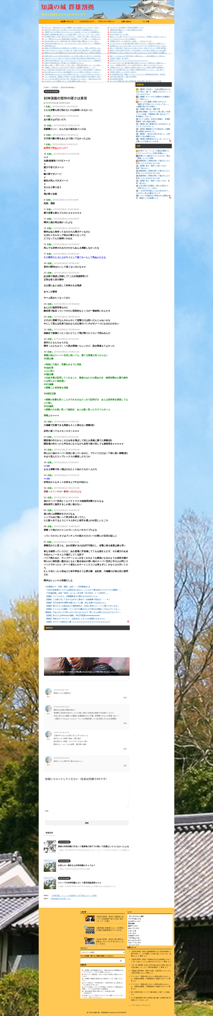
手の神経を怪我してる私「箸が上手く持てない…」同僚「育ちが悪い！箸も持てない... (72, 36)
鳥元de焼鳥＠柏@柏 (116, 79)
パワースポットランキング (140, 1005)
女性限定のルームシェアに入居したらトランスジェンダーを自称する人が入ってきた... (138, 46)
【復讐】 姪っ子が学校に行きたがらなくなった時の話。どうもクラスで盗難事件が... (72, 32)
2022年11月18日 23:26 (61, 732)
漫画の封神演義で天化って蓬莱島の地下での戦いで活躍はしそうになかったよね (93, 846)
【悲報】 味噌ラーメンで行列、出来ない (123, 72)
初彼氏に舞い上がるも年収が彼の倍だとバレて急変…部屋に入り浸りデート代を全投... (72, 56)
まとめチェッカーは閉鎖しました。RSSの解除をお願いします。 (65, 81)
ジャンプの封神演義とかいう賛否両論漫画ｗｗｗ (79, 882)
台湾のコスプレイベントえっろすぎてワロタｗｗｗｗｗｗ (129, 60)
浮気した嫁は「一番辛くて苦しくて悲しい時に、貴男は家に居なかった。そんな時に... (73, 65)
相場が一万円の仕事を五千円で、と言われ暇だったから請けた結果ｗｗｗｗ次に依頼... (138, 50)
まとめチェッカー (134, 921)
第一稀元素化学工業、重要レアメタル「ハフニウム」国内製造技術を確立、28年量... (138, 74)
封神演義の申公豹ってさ (61, 898)
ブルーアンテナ (133, 945)
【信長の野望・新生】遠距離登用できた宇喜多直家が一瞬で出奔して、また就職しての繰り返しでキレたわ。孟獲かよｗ (151, 953)
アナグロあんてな (134, 919)
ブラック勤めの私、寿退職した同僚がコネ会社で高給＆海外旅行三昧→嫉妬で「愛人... (72, 76)
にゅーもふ (132, 933)
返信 (125, 697)
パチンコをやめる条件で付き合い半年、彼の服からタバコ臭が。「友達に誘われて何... (73, 79)
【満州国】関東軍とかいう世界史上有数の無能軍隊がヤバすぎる (110, 929)
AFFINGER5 (121, 1012)
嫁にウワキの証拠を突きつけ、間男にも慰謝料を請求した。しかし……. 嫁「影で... (137, 70)
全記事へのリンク (67, 21)
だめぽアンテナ (133, 935)
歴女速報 (131, 923)
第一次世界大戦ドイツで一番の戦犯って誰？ (147, 992)
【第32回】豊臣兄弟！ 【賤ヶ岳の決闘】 (123, 76)
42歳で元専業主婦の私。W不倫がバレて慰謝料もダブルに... (64, 63)
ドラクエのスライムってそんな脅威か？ (123, 39)
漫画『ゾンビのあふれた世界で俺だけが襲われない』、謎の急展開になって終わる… (138, 56)
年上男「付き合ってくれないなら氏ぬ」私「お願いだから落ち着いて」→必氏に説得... (72, 50)
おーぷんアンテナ (134, 940)
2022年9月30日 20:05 (61, 707)
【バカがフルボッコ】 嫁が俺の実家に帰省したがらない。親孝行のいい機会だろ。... (138, 43)
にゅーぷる (132, 931)
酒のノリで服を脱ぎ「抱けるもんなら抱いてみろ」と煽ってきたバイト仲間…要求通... (138, 48)
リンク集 (146, 21)
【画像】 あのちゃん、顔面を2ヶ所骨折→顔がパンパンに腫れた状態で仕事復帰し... (137, 67)
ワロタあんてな (133, 938)
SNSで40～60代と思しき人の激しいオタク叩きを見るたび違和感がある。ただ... (71, 30)
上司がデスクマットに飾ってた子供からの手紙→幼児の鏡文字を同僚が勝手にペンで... (72, 58)
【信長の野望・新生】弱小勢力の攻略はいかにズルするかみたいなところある (110, 941)
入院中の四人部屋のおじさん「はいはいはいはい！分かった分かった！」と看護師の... (73, 43)
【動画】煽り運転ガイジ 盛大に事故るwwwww (126, 30)
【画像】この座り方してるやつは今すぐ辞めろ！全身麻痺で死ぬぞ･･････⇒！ (70, 67)
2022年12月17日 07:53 (61, 758)
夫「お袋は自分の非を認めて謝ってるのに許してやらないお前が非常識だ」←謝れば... (72, 70)
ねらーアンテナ (133, 928)
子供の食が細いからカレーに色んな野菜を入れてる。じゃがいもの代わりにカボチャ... (73, 74)
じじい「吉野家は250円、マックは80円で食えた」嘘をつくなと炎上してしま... (136, 65)
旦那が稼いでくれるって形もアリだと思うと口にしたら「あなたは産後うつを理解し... (138, 52)
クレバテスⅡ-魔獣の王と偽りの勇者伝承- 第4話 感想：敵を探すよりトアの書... (136, 81)
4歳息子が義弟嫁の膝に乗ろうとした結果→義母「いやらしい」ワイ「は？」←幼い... (72, 34)
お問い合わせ (126, 21)
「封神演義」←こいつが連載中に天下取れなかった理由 (74, 895)
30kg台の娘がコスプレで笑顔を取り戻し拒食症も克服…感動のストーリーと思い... (71, 41)
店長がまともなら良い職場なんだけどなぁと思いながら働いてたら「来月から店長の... (73, 52)
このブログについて (87, 21)
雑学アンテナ (133, 926)
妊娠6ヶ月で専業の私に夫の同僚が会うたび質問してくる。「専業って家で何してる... (72, 48)
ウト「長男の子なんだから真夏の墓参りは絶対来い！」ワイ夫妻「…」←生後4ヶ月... (72, 39)
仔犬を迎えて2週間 (116, 32)
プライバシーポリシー (106, 21)
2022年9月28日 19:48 (61, 690)
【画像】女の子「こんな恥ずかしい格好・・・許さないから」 (131, 41)
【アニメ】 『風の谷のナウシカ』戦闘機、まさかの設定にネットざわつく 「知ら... (71, 27)
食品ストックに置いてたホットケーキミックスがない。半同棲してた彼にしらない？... (138, 36)
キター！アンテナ (134, 943)
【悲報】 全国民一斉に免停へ (119, 58)
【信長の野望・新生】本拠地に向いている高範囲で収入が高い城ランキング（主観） (110, 919)
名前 (46, 811)
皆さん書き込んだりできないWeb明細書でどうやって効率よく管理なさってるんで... (72, 72)
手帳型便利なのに (50, 46)
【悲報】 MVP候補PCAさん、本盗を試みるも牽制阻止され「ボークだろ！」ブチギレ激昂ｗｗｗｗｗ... (103, 971)
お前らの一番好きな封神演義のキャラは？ (76, 865)
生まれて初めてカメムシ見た (119, 34)
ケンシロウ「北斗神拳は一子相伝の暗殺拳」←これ (126, 27)
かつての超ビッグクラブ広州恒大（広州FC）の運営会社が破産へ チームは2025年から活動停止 (102, 988)
